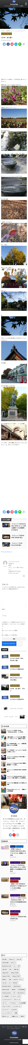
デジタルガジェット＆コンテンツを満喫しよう (14, 1039)
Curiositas (14, 4)
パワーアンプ (5, 1009)
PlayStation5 (17, 986)
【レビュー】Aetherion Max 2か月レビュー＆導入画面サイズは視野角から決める (18, 527)
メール (4, 615)
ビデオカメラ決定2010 (17, 699)
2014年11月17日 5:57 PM (13, 561)
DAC (10, 969)
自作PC (22, 1016)
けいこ (5, 566)
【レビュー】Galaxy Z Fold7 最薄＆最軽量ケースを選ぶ (16, 764)
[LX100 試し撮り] (16, 44)
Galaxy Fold (5, 972)
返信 (24, 575)
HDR (10, 979)
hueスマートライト (18, 979)
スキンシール (17, 999)
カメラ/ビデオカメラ (7, 551)
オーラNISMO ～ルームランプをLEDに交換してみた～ (16, 750)
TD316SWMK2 (21, 989)
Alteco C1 (11, 959)
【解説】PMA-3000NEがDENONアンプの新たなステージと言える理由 (18, 886)
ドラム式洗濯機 (21, 1003)
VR (14, 993)
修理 (16, 1013)
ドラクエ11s (13, 1003)
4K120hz (4, 959)
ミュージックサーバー (7, 1013)
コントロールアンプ (6, 999)
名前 (3, 609)
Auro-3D (19, 959)
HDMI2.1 (4, 979)
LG (9, 983)
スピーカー (4, 1003)
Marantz (15, 983)
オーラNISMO (5, 996)
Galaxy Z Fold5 (6, 976)
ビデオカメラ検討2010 (17, 669)
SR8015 (13, 989)
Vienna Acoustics (6, 993)
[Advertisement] (14, 62)
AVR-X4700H (5, 962)
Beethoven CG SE (6, 966)
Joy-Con (4, 983)
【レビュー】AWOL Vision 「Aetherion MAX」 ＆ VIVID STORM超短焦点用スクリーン (15, 731)
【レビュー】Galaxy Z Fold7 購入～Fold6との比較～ (16, 757)
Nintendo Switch (6, 986)
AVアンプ (13, 962)
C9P (19, 966)
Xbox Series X (21, 993)
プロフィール (17, 1026)
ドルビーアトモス (6, 1006)
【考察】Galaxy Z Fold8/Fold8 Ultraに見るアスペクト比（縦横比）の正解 (18, 852)
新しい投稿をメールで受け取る (9, 635)
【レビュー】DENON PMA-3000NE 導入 (17, 536)
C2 (14, 966)
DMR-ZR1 (16, 969)
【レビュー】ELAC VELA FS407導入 (16, 544)
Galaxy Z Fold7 (16, 976)
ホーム (3, 1026)
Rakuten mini (5, 989)
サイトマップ (9, 1026)
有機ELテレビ (15, 1016)
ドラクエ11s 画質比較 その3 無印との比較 (17, 783)
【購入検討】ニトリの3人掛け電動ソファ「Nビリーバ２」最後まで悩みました (16, 737)
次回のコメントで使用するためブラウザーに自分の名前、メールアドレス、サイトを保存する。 (13, 624)
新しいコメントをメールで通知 (9, 630)
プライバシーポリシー (15, 1028)
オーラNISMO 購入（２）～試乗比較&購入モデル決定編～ (16, 744)
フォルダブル (14, 1009)
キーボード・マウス (15, 996)
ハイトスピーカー (17, 1006)
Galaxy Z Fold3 (14, 972)
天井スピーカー (5, 1016)
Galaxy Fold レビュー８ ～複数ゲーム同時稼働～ (17, 790)
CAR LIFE (4, 969)
